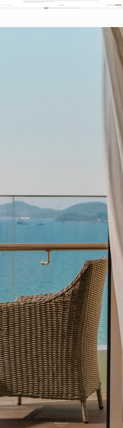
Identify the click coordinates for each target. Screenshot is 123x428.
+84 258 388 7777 (9, 5)
